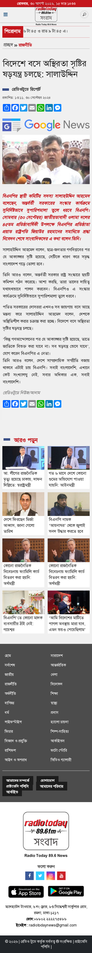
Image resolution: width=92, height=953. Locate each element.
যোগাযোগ (47, 780)
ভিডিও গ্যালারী (61, 759)
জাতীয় (9, 674)
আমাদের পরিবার (51, 786)
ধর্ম (7, 712)
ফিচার (9, 731)
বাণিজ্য (9, 702)
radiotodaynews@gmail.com (53, 925)
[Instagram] (50, 876)
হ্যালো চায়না (59, 721)
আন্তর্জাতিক (58, 665)
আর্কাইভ (12, 792)
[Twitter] (40, 876)
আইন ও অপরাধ (16, 759)
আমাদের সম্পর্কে (17, 780)
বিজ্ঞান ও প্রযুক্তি (16, 740)
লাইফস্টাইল (13, 721)
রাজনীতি (25, 45)
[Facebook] (29, 876)
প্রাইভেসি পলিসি (17, 786)
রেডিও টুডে (28, 941)
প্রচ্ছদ (8, 45)
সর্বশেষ (10, 665)
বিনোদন (57, 684)
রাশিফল (10, 750)
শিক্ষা (54, 693)
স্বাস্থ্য (54, 702)
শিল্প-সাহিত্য (60, 731)
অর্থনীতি (10, 693)
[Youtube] (61, 876)
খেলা (54, 674)
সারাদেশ (57, 655)
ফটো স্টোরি (59, 750)
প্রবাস (55, 712)
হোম (8, 655)
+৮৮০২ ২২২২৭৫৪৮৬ (50, 919)
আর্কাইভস (58, 740)
